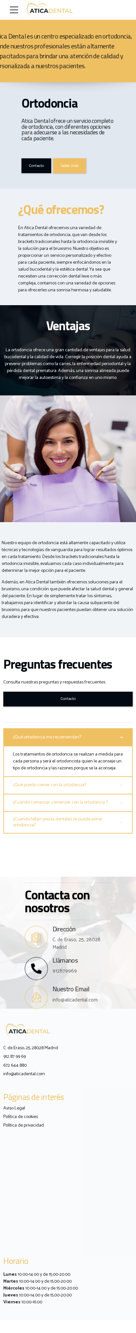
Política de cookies (20, 1117)
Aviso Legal (14, 1108)
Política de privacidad (23, 1125)
